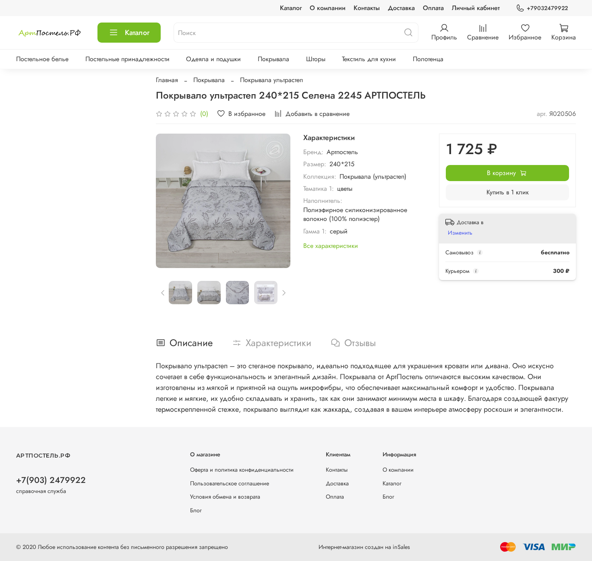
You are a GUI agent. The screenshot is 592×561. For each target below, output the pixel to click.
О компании (328, 7)
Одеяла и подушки (213, 59)
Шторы (315, 59)
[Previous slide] (168, 200)
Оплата (433, 7)
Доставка (401, 7)
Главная (167, 80)
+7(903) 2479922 (51, 480)
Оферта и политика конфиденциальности (242, 470)
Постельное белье (42, 59)
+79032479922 (547, 8)
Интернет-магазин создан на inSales (364, 547)
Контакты (367, 7)
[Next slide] (277, 200)
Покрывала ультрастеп (271, 80)
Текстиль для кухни (369, 59)
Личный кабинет (476, 7)
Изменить (460, 232)
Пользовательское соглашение (229, 483)
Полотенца (428, 59)
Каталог (291, 7)
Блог (196, 510)
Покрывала (273, 59)
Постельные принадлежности (127, 59)
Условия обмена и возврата (225, 497)
